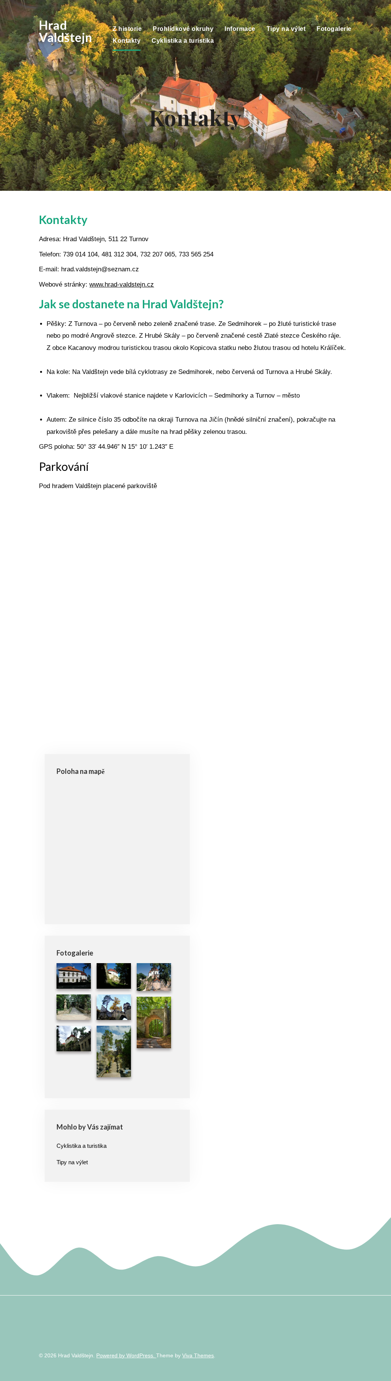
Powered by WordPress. (126, 1355)
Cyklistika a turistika (183, 40)
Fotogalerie (334, 29)
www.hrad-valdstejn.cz (121, 284)
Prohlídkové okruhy (183, 29)
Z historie (127, 29)
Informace (240, 29)
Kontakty (127, 40)
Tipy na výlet (286, 29)
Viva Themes (198, 1355)
